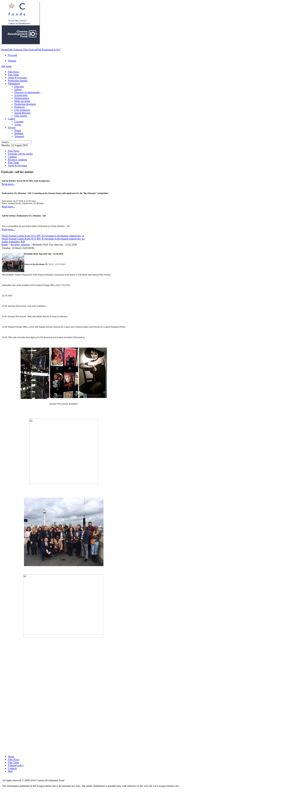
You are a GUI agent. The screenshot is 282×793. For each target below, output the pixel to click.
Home (4, 49)
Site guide (6, 66)
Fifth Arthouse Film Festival (22, 49)
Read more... (8, 184)
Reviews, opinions (20, 244)
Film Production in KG (48, 49)
